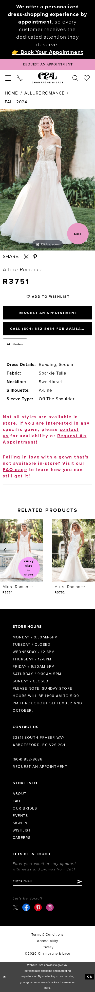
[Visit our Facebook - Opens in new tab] (26, 907)
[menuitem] (8, 78)
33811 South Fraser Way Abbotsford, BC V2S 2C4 (39, 741)
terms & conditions (47, 935)
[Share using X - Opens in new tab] (26, 257)
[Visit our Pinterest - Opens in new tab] (38, 907)
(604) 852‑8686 (27, 759)
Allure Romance (44, 93)
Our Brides (25, 808)
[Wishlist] (86, 78)
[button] (8, 78)
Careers (22, 838)
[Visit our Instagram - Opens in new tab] (50, 907)
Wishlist (22, 830)
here (47, 987)
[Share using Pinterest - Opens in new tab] (35, 257)
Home (11, 93)
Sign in (20, 823)
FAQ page (15, 469)
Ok (89, 976)
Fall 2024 (16, 102)
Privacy (48, 947)
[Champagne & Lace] (47, 78)
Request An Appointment (48, 313)
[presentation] (21, 550)
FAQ (17, 801)
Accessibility (47, 941)
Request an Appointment (40, 767)
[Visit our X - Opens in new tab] (15, 907)
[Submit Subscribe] (79, 882)
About (20, 794)
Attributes (15, 344)
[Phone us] (19, 78)
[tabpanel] (47, 180)
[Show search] (75, 78)
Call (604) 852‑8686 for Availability (51, 329)
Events (20, 816)
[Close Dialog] (4, 976)
